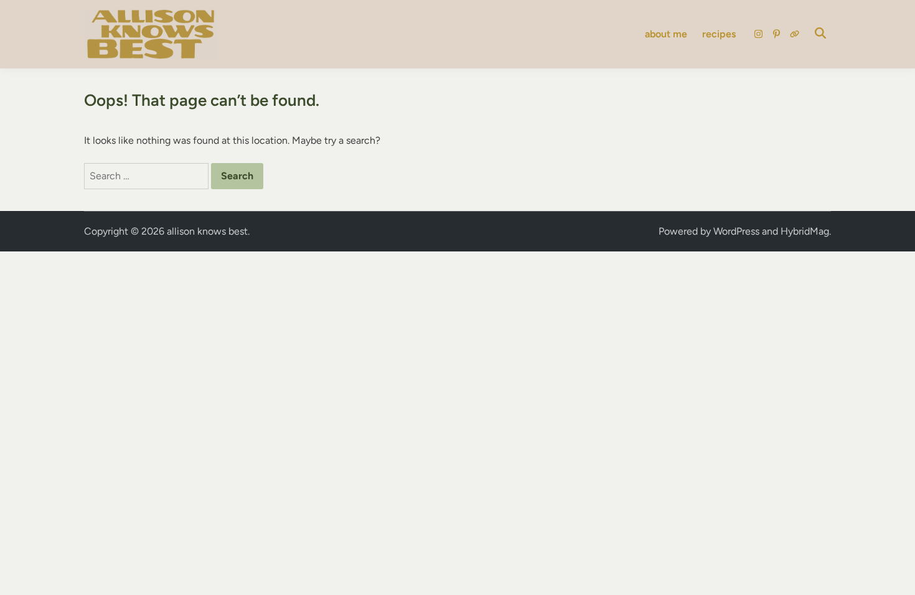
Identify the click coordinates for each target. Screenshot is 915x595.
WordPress (736, 231)
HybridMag (805, 231)
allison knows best (207, 231)
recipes (719, 34)
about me (666, 34)
